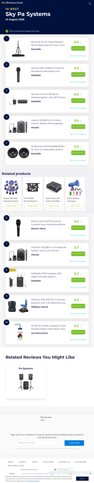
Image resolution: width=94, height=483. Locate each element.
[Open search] (90, 4)
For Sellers (80, 462)
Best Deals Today (16, 466)
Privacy (22, 462)
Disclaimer (48, 462)
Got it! (82, 479)
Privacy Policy (34, 481)
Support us (64, 462)
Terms (34, 462)
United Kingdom (63, 469)
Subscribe (74, 443)
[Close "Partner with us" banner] (90, 473)
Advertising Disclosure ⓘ (29, 469)
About (11, 462)
